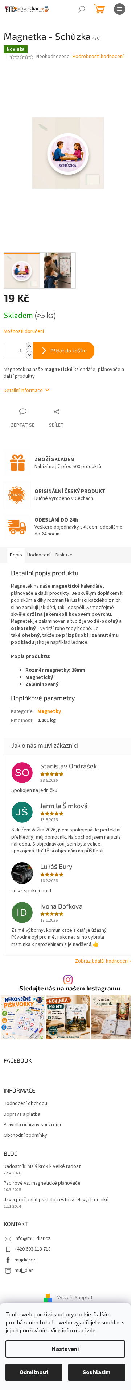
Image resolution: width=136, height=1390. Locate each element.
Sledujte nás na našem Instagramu (70, 988)
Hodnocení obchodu (25, 1103)
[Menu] (119, 9)
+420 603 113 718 (33, 1249)
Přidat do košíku (68, 350)
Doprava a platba (22, 1114)
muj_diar (24, 1270)
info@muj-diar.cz (32, 1238)
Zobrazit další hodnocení (102, 961)
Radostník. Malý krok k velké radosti (43, 1166)
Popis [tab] (16, 555)
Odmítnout (34, 1372)
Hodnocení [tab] (38, 555)
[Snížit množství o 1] (29, 355)
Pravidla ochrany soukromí (32, 1125)
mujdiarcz (25, 1260)
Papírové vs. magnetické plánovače (42, 1183)
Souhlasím (97, 1372)
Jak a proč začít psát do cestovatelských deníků (56, 1200)
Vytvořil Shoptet (74, 1298)
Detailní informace (23, 390)
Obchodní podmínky (25, 1135)
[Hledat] (81, 9)
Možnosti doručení (24, 331)
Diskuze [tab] (64, 555)
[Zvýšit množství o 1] (29, 346)
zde (91, 1331)
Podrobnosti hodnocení (98, 56)
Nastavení (65, 1349)
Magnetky (49, 711)
